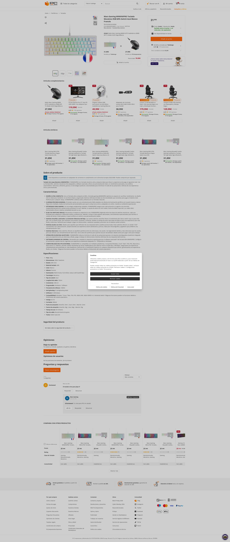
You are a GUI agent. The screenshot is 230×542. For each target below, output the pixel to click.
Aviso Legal (130, 287)
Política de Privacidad (117, 287)
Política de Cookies (101, 287)
